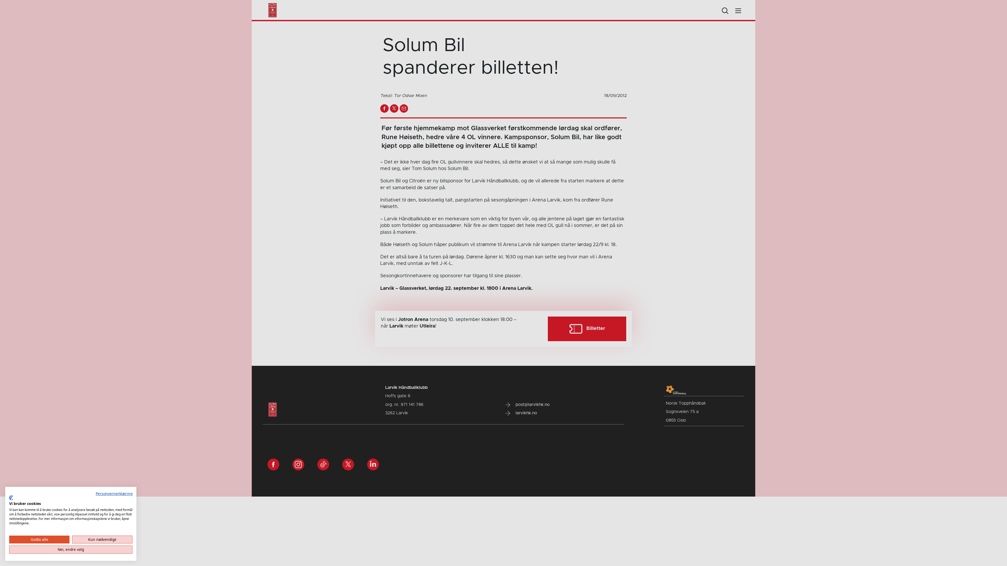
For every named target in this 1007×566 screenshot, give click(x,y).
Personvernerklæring (114, 493)
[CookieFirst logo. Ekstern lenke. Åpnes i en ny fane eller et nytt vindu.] (11, 498)
